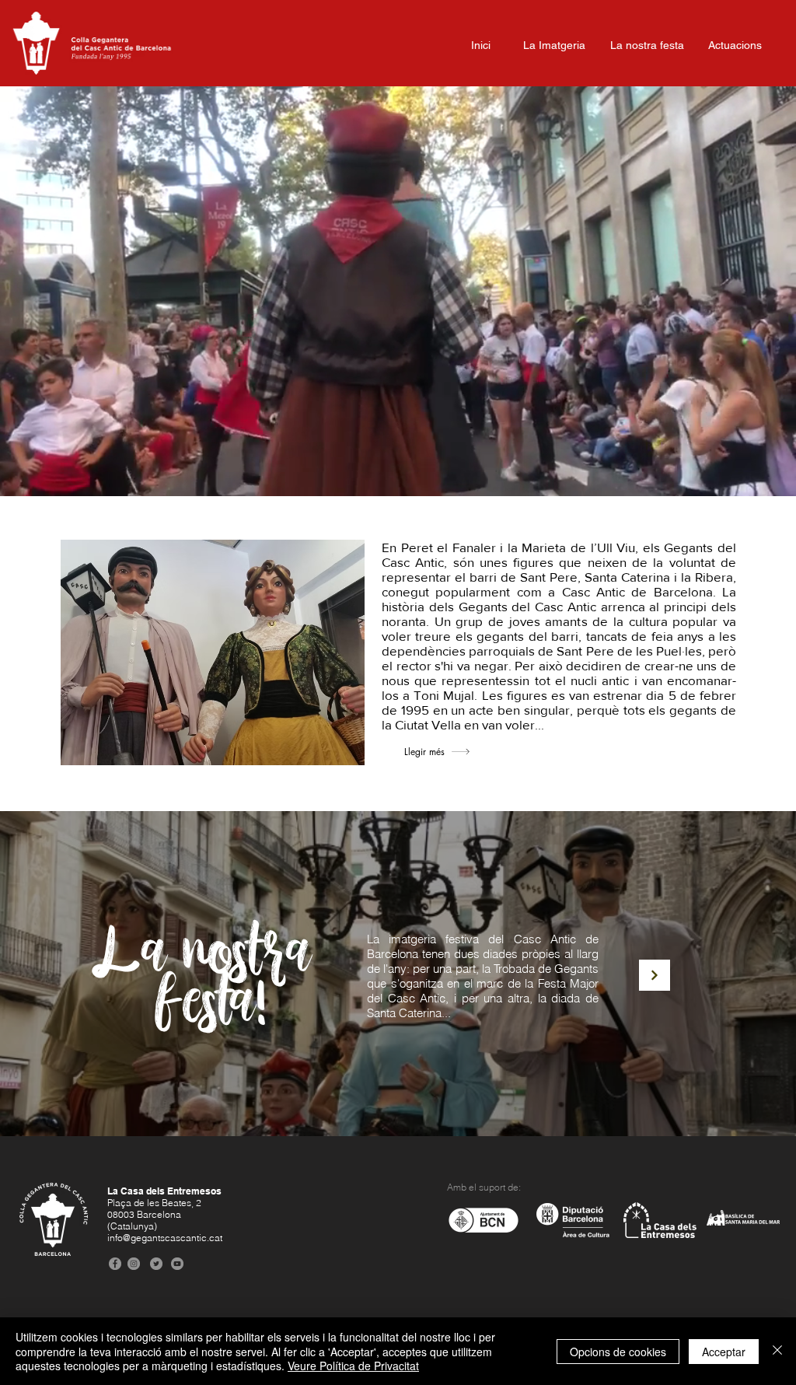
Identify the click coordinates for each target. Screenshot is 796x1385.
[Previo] (87, 291)
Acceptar (723, 1351)
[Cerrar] (777, 1351)
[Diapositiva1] (398, 457)
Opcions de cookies (618, 1351)
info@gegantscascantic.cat (164, 1237)
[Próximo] (708, 291)
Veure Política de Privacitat (353, 1365)
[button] (763, 101)
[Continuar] (654, 975)
